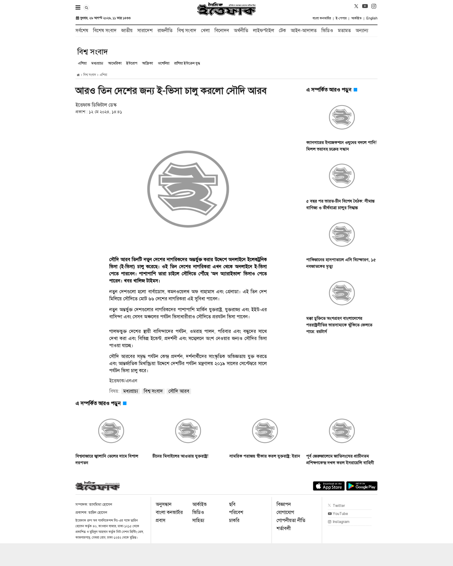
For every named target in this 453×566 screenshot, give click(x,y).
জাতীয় (127, 31)
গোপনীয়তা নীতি (291, 520)
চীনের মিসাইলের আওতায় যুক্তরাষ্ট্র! (180, 456)
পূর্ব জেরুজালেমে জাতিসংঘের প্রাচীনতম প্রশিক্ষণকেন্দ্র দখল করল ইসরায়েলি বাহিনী (340, 459)
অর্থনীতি (241, 31)
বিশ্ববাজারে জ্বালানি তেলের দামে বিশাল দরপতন (107, 459)
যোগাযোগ (285, 512)
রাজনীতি (164, 31)
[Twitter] (356, 6)
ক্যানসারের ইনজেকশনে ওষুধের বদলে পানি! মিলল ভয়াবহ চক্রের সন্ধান (341, 146)
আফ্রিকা (147, 63)
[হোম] (78, 75)
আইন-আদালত (304, 31)
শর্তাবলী (284, 528)
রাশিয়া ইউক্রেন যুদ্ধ (187, 63)
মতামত (344, 31)
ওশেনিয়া (163, 63)
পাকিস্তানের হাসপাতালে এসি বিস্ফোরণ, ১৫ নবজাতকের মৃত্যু (341, 263)
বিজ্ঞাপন (284, 504)
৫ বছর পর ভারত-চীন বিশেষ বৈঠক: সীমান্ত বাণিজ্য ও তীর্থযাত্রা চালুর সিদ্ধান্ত (340, 204)
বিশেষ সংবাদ (105, 31)
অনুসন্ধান (164, 504)
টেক (282, 31)
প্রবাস (160, 520)
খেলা (205, 31)
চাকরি (234, 520)
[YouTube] (365, 6)
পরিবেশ (236, 512)
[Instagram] (374, 6)
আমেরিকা (115, 63)
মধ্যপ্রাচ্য (97, 63)
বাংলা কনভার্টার (322, 18)
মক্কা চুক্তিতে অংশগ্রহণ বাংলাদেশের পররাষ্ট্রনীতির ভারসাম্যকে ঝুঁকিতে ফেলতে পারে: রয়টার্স (339, 325)
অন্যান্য (362, 31)
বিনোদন (221, 31)
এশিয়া (82, 63)
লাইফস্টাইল (263, 31)
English (372, 18)
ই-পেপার (341, 18)
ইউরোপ (131, 63)
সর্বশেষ (82, 31)
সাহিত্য (198, 520)
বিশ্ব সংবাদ (186, 31)
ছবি (232, 504)
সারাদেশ (145, 31)
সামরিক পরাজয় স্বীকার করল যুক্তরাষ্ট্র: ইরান (264, 456)
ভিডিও (327, 31)
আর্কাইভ (356, 18)
